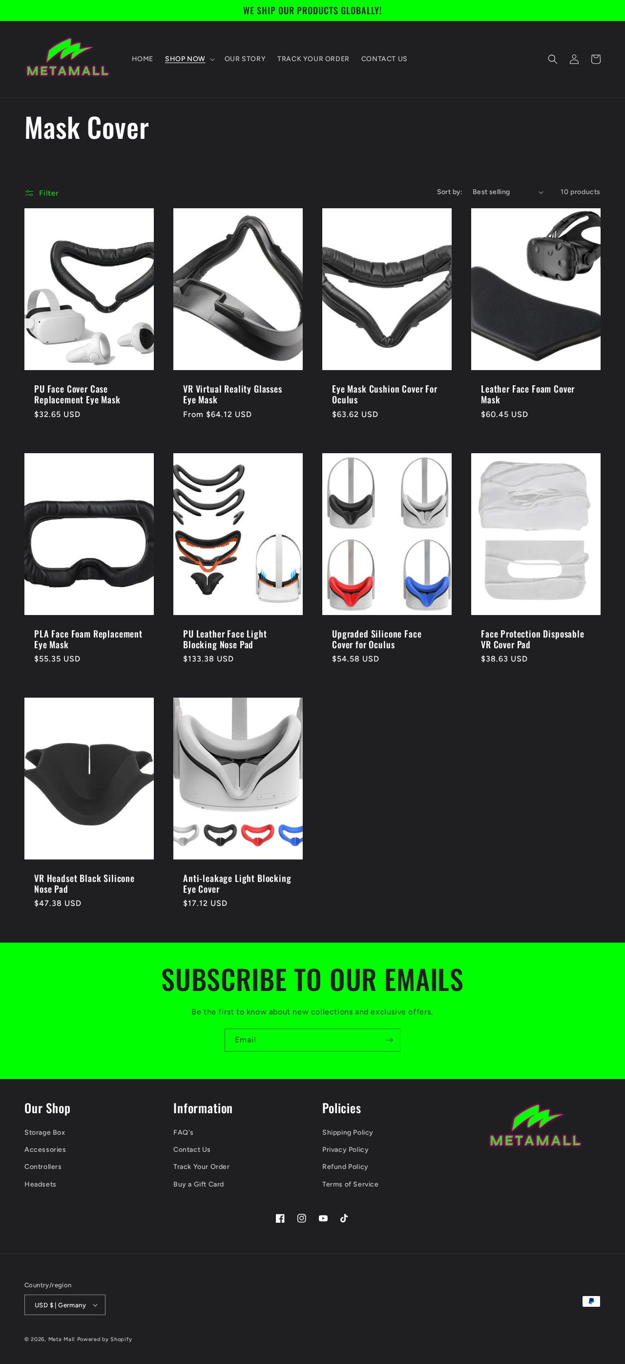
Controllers (43, 1167)
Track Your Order (201, 1167)
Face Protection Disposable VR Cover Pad (532, 639)
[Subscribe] (389, 1040)
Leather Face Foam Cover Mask (528, 394)
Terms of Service (350, 1184)
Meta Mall (61, 1339)
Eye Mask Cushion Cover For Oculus (385, 394)
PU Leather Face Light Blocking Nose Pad (225, 639)
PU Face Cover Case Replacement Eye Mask (77, 394)
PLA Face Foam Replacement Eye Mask (88, 639)
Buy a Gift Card (198, 1184)
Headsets (40, 1184)
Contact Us (192, 1149)
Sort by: (450, 192)
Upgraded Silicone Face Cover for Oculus (376, 639)
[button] (189, 59)
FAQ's (183, 1132)
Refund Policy (345, 1167)
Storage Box (44, 1132)
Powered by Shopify (104, 1339)
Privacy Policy (345, 1149)
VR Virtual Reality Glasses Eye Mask (232, 394)
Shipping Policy (348, 1132)
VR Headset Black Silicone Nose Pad (84, 883)
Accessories (45, 1149)
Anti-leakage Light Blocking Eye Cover (237, 883)
